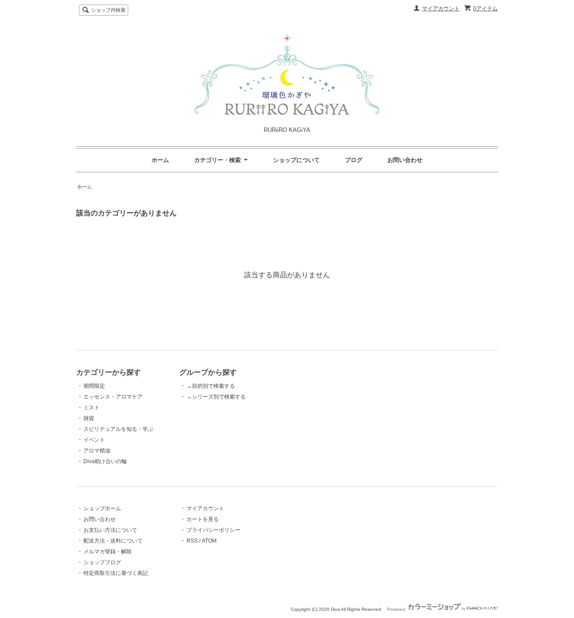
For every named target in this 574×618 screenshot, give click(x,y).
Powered (397, 609)
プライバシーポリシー (213, 530)
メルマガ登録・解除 (107, 551)
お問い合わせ (404, 160)
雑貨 (88, 418)
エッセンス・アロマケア (113, 397)
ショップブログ (102, 562)
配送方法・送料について (113, 541)
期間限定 (94, 386)
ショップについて (296, 160)
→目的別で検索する (211, 386)
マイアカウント (441, 8)
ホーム (160, 160)
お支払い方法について (110, 530)
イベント (94, 440)
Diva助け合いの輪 (105, 461)
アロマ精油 (96, 450)
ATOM (209, 541)
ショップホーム (102, 508)
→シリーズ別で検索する (216, 397)
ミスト (91, 407)
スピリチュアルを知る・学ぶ (118, 429)
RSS (192, 541)
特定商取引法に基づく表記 (115, 573)
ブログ (353, 160)
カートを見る (203, 519)
